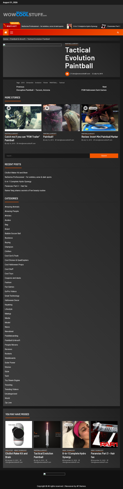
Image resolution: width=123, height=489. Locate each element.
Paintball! (48, 136)
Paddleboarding (11, 336)
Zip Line (8, 402)
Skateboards (10, 358)
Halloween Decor (12, 300)
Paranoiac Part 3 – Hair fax (109, 26)
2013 (23, 83)
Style (7, 371)
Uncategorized (11, 394)
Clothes (8, 251)
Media (7, 318)
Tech (7, 376)
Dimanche (29, 83)
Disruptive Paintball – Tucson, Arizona (33, 88)
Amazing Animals (12, 207)
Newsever (69, 486)
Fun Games (9, 287)
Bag (6, 224)
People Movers (11, 345)
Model (7, 322)
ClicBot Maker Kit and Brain (16, 173)
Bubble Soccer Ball (13, 233)
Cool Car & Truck (11, 256)
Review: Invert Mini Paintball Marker (100, 136)
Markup (8, 314)
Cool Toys (9, 273)
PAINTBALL (53, 83)
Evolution (38, 83)
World (7, 398)
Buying (7, 242)
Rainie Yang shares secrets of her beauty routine (25, 190)
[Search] (117, 32)
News (7, 327)
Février (45, 83)
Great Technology (12, 296)
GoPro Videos (11, 291)
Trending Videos (11, 389)
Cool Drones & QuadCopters (16, 260)
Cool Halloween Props (14, 264)
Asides (8, 220)
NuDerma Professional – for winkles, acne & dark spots (34, 26)
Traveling (8, 385)
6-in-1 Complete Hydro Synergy (77, 26)
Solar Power (10, 363)
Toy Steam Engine (12, 380)
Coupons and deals (13, 278)
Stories (8, 367)
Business (9, 238)
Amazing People (12, 211)
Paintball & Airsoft (71, 43)
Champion (9, 247)
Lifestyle (8, 309)
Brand (7, 229)
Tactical (62, 83)
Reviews (8, 349)
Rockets (8, 354)
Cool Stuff (9, 269)
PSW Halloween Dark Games (94, 88)
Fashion (8, 282)
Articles (8, 216)
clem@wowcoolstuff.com (81, 74)
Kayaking (8, 305)
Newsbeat (9, 331)
